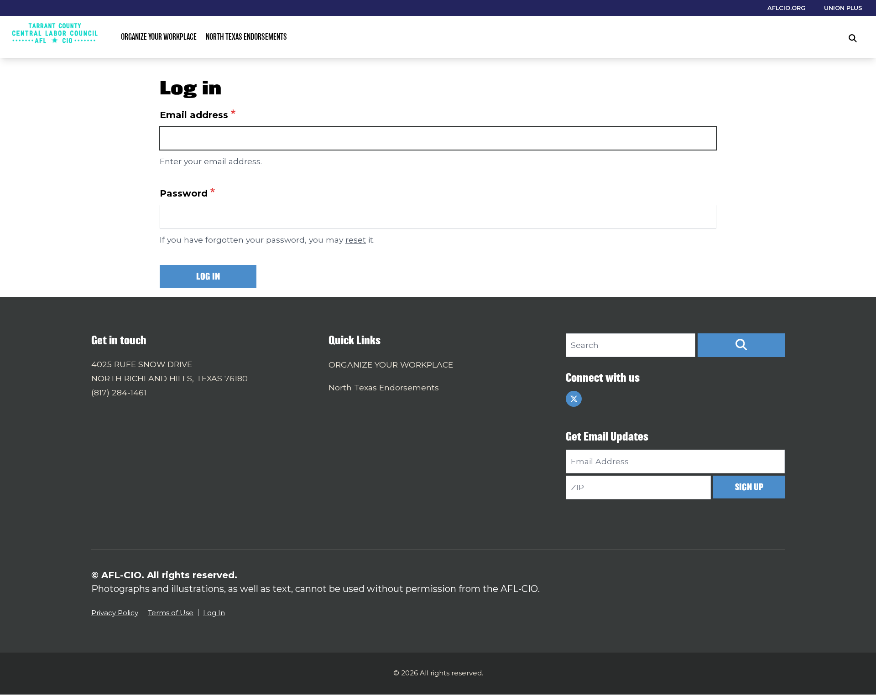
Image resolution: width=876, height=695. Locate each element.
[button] (741, 345)
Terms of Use (170, 612)
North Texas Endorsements (246, 36)
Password (184, 193)
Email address (194, 114)
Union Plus (843, 8)
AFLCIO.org (786, 8)
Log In (214, 612)
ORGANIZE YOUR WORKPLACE (159, 36)
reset (355, 239)
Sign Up (749, 487)
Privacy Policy (114, 612)
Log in (208, 276)
